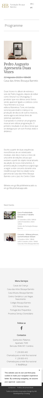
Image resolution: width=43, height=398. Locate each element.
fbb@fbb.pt (22, 364)
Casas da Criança (20, 285)
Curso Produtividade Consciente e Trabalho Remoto (26, 214)
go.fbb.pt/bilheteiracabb (24, 185)
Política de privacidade (25, 387)
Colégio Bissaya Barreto (20, 302)
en (31, 4)
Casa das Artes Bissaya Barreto (21, 80)
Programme (14, 25)
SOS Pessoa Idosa (21, 306)
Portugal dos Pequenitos (20, 310)
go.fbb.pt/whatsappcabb (17, 188)
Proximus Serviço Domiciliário (20, 313)
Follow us (21, 323)
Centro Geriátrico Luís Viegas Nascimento (20, 297)
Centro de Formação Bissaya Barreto (28, 227)
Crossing (27, 393)
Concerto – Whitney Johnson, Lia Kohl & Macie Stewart (28, 235)
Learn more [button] (20, 382)
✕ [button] (39, 370)
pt (31, 8)
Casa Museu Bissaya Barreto (20, 292)
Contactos (21, 335)
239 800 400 (22, 352)
